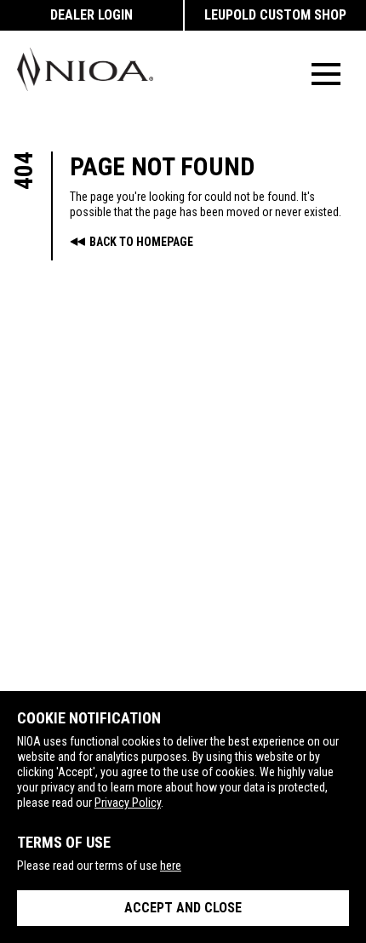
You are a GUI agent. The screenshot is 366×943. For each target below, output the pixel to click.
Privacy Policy (127, 802)
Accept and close (183, 908)
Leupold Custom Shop (275, 15)
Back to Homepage (141, 242)
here (170, 865)
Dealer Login (91, 15)
